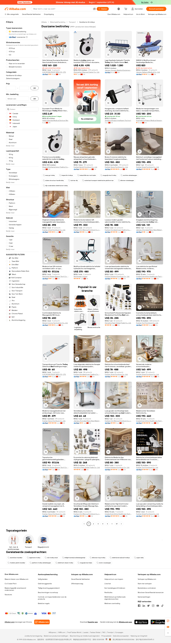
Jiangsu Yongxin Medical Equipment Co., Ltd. (118, 70)
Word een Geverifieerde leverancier (151, 592)
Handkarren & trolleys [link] (87, 22)
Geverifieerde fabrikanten (80, 579)
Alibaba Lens (9, 622)
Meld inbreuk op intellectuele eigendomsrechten (115, 598)
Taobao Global (95, 632)
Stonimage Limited (80, 276)
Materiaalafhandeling (57, 22)
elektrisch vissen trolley (65, 563)
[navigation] (22, 273)
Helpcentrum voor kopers (113, 579)
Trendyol (110, 632)
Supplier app (93, 622)
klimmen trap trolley (98, 557)
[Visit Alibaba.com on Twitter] (148, 605)
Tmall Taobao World (74, 632)
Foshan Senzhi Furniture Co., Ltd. (85, 167)
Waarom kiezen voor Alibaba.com (16, 579)
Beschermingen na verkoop (48, 592)
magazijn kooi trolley (109, 175)
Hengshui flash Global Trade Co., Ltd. (118, 323)
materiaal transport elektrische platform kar (99, 180)
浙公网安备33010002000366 (123, 639)
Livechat (107, 584)
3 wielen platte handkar (17, 563)
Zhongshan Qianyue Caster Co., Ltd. (86, 72)
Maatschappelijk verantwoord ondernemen (15, 589)
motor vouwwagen (105, 563)
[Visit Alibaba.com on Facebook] (139, 605)
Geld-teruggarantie (45, 584)
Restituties (108, 592)
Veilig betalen (43, 579)
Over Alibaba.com (11, 574)
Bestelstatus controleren (147, 588)
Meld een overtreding (112, 603)
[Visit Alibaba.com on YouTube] (157, 605)
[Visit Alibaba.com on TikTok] (162, 605)
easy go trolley (50, 175)
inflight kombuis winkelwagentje (74, 557)
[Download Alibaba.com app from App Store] (141, 622)
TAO (103, 632)
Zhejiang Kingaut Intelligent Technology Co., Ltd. (118, 120)
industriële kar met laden (88, 175)
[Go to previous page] (84, 524)
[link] (168, 621)
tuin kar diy (74, 180)
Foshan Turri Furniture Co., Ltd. (147, 323)
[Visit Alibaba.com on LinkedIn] (143, 605)
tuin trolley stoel (52, 557)
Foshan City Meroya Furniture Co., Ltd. (87, 230)
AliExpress (52, 632)
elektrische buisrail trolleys (121, 557)
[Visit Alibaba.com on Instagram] (153, 605)
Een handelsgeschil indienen (114, 588)
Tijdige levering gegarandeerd (48, 588)
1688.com (61, 632)
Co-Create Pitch (11, 584)
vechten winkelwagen (130, 175)
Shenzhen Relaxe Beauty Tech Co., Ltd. (55, 276)
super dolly (140, 557)
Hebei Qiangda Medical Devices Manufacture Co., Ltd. (55, 120)
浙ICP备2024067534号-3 (145, 639)
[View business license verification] (106, 639)
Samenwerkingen (144, 597)
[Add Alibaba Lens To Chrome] (42, 622)
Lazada (85, 632)
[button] (94, 8)
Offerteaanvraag (77, 584)
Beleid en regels (44, 603)
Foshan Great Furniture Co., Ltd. (147, 167)
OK (34, 88)
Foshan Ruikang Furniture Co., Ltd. (117, 276)
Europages (119, 632)
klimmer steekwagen (127, 180)
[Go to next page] (121, 524)
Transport (72, 22)
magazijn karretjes (86, 563)
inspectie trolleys (67, 175)
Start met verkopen (145, 584)
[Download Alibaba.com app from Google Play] (158, 622)
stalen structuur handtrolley (54, 180)
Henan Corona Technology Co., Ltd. (55, 323)
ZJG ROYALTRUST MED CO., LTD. (54, 72)
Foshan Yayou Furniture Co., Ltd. (116, 167)
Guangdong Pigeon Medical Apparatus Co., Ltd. (149, 120)
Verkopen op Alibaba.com (147, 579)
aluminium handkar (16, 557)
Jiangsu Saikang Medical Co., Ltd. (148, 72)
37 (116, 524)
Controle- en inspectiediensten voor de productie (52, 598)
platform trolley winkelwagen (41, 563)
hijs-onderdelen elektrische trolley (56, 185)
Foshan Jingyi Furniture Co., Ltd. (53, 230)
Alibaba (44, 22)
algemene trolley (34, 557)
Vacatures (8, 594)
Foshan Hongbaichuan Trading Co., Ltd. (118, 230)
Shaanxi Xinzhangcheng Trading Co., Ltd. (55, 167)
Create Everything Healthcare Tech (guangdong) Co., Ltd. (149, 276)
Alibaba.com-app (125, 622)
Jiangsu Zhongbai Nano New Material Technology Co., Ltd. (149, 230)
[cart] (126, 9)
